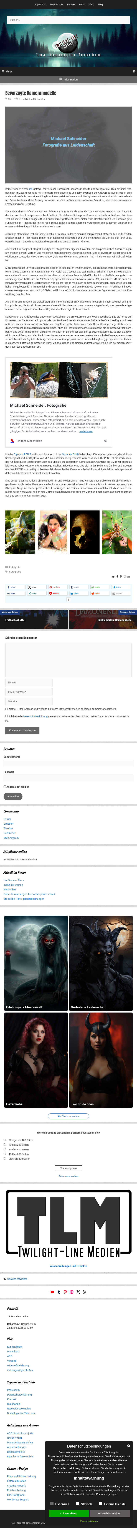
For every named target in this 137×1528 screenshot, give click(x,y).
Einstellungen (98, 1472)
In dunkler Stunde (13, 884)
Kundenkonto (14, 1346)
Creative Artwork (16, 1485)
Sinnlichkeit (10, 889)
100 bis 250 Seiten (19, 1144)
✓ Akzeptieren (68, 1513)
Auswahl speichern (109, 1513)
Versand (11, 1360)
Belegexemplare (16, 1451)
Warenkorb (13, 1351)
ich (30, 189)
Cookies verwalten (17, 1279)
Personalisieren (89, 1521)
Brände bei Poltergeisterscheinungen (24, 898)
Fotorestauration (16, 1481)
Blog (100, 4)
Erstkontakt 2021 (15, 620)
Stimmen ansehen (68, 1176)
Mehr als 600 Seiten (19, 1158)
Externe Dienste (115, 1504)
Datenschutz (56, 4)
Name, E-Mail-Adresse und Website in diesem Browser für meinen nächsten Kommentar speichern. (63, 709)
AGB (9, 1356)
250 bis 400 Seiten (19, 1149)
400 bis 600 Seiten (19, 1154)
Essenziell (62, 1504)
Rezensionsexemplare (19, 1408)
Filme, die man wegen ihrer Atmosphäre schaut (29, 894)
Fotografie (15, 567)
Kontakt (71, 4)
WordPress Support (18, 1499)
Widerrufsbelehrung (18, 1365)
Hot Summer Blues (14, 880)
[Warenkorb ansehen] (134, 71)
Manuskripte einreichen (20, 1442)
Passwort (9, 771)
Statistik (86, 1504)
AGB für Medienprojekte (20, 1433)
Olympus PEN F (22, 454)
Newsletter (10, 833)
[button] (16, 587)
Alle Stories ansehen (68, 1116)
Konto (82, 4)
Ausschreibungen (16, 1447)
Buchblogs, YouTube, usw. (21, 1413)
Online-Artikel (14, 1437)
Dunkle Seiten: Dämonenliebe (115, 620)
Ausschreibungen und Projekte (68, 1266)
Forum (7, 819)
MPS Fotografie (15, 1494)
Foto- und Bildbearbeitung (21, 1476)
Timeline (8, 828)
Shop (91, 4)
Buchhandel (13, 1403)
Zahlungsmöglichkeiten (20, 1370)
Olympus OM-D (70, 454)
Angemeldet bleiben (17, 786)
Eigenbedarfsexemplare (20, 1456)
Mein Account (11, 837)
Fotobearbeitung (16, 1490)
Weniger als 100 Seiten (21, 1140)
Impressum (40, 4)
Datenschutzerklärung (35, 716)
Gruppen (8, 823)
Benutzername (12, 756)
